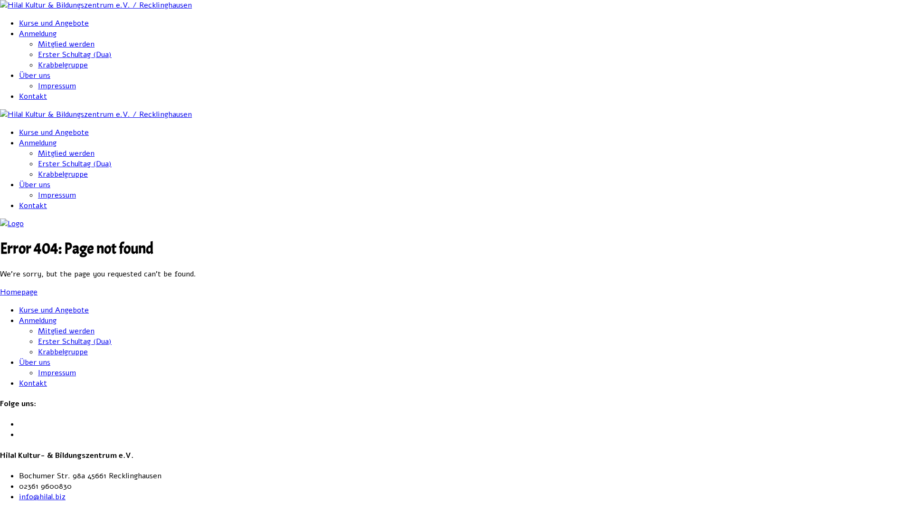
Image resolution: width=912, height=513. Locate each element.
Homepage (19, 292)
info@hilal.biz (42, 497)
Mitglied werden (66, 44)
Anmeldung (38, 33)
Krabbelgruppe (63, 65)
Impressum (57, 86)
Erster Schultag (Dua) (75, 54)
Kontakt (33, 96)
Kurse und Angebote (54, 23)
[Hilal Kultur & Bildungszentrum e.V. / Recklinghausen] (96, 5)
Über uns (34, 75)
